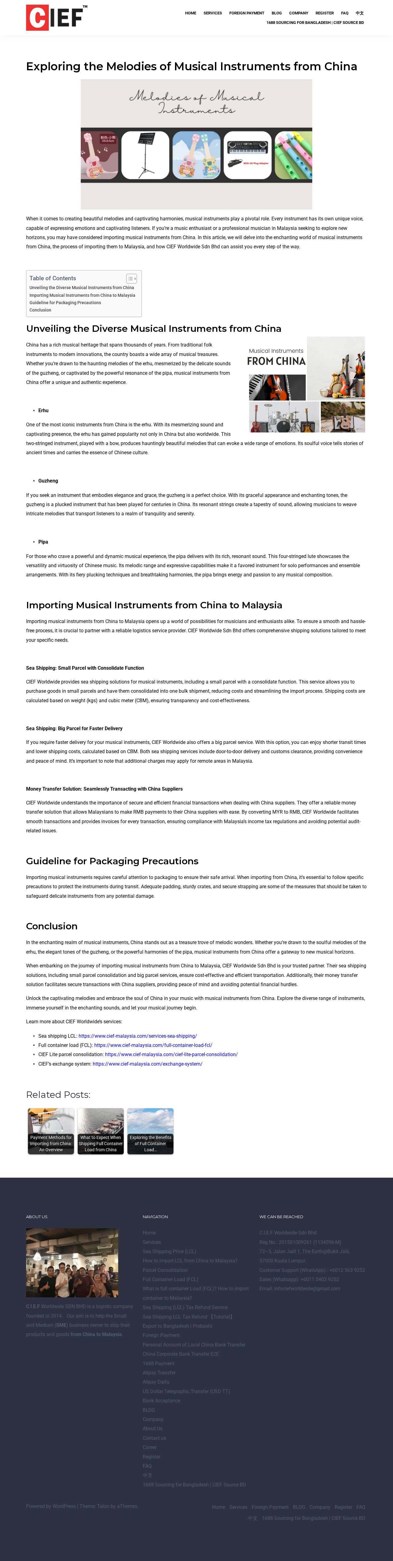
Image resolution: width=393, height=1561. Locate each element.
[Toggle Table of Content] (128, 278)
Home (190, 13)
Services (213, 13)
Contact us (154, 1438)
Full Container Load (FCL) (170, 1279)
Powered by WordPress (51, 1506)
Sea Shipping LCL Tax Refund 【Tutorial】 (189, 1317)
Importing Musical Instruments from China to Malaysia (82, 295)
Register (325, 13)
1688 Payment (158, 1363)
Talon (103, 1506)
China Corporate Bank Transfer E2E (181, 1354)
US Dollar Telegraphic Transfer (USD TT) (186, 1391)
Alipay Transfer (159, 1373)
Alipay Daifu (156, 1382)
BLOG (277, 13)
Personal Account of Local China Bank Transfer (194, 1345)
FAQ (344, 13)
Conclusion (40, 310)
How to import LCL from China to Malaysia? (190, 1261)
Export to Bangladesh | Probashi (177, 1326)
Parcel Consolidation (165, 1270)
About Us (152, 1428)
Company (298, 13)
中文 (360, 13)
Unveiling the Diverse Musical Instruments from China (81, 287)
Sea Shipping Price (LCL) (169, 1251)
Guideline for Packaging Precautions (65, 302)
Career (150, 1447)
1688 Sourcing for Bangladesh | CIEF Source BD (315, 22)
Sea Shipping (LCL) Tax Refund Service (185, 1307)
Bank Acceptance (161, 1401)
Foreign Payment (246, 13)
